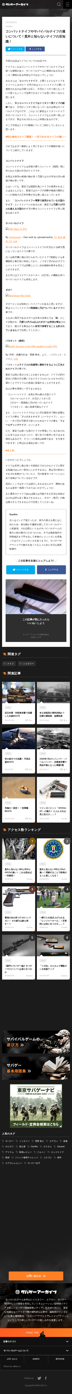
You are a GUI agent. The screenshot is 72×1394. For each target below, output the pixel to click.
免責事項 (36, 1359)
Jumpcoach (15, 237)
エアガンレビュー (13, 1163)
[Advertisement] (36, 1005)
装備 (65, 1141)
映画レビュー (25, 1152)
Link (15, 241)
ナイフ (10, 663)
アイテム (9, 1152)
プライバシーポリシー (12, 1366)
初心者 (22, 1146)
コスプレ (48, 1157)
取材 (7, 1157)
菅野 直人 (39, 1141)
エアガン (53, 1141)
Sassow (61, 1146)
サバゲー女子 (34, 1163)
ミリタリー (28, 663)
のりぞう (9, 1146)
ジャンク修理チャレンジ (26, 1157)
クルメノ (41, 1152)
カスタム (47, 1146)
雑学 (59, 1157)
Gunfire (34, 1146)
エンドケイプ (57, 1152)
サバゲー (9, 1141)
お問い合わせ (12, 1359)
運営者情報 (60, 1359)
